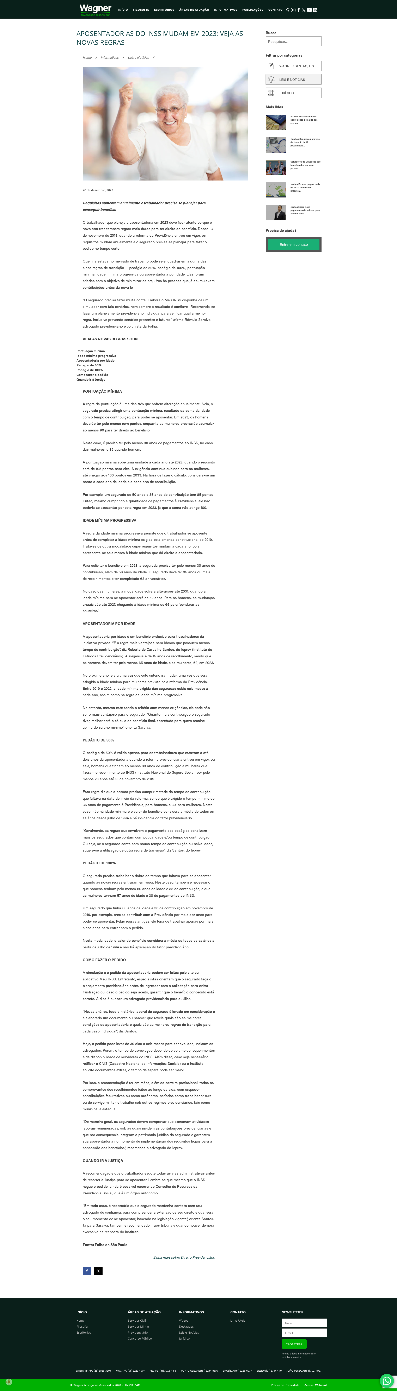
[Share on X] (98, 1271)
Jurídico (286, 92)
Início (123, 10)
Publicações (252, 10)
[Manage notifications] (9, 1382)
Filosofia (141, 10)
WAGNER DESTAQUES (296, 66)
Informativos (225, 10)
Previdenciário (138, 1332)
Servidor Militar (138, 1326)
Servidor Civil (137, 1320)
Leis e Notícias (138, 57)
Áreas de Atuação (194, 10)
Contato (275, 10)
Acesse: (315, 1385)
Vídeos (183, 1320)
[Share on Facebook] (87, 1271)
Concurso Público (140, 1338)
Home (87, 57)
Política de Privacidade (285, 1385)
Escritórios (164, 10)
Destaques (186, 1326)
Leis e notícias (292, 79)
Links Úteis (237, 1320)
